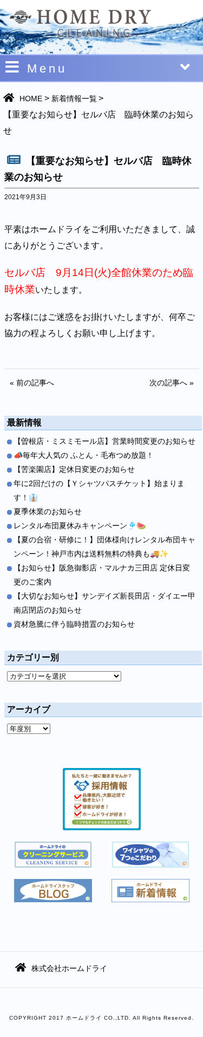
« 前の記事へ (32, 382)
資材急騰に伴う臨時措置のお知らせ (74, 624)
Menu (47, 68)
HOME (30, 98)
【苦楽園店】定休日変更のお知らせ (74, 469)
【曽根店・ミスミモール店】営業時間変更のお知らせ (104, 441)
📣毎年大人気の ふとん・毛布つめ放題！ (84, 455)
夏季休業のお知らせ (48, 511)
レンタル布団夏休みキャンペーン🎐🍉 (80, 525)
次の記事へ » (171, 382)
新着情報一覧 (74, 98)
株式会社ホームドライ (69, 968)
